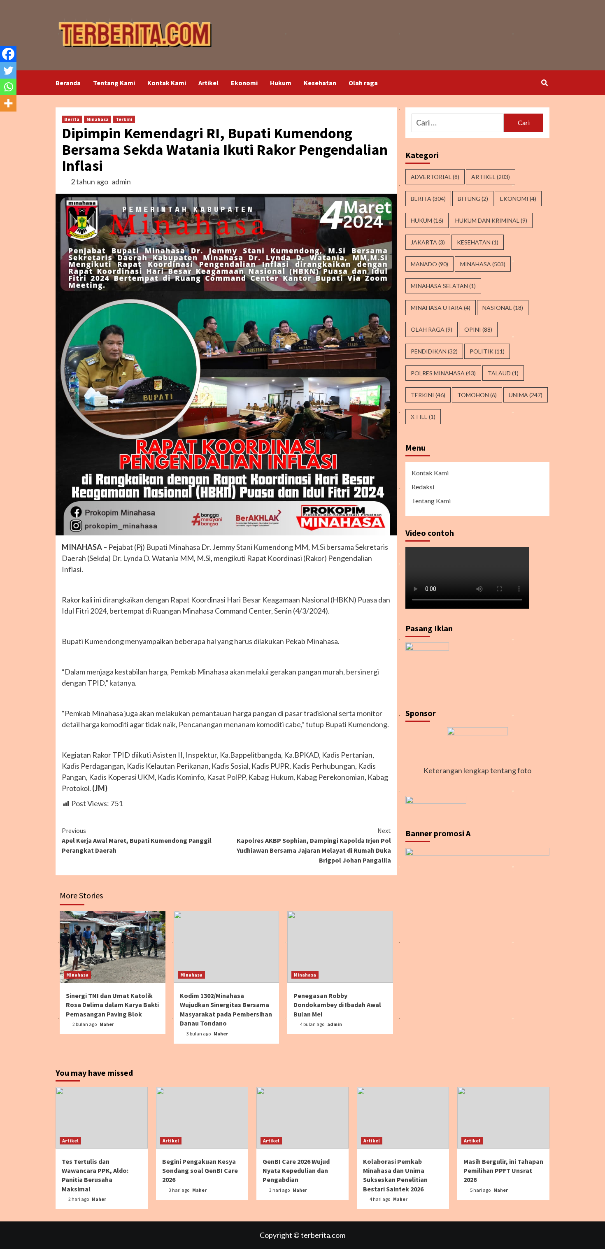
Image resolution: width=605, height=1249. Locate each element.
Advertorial (435, 176)
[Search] (544, 83)
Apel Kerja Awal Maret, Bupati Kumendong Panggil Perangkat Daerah (137, 840)
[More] (8, 103)
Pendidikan (434, 351)
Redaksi (423, 487)
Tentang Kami (114, 83)
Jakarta (428, 242)
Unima (525, 394)
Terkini (124, 119)
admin (121, 181)
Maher (107, 1024)
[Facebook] (8, 54)
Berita (71, 119)
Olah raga (363, 83)
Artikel (208, 83)
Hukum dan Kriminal (491, 220)
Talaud (503, 373)
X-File (423, 416)
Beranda (68, 83)
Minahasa (97, 119)
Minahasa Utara (440, 307)
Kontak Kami (166, 83)
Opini (478, 329)
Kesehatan (320, 83)
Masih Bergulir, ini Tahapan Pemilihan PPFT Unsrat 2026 (503, 1170)
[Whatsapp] (8, 87)
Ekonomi (244, 83)
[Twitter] (8, 70)
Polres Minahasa (443, 373)
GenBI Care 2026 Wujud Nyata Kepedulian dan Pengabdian (296, 1170)
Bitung (473, 198)
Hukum (280, 83)
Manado (429, 263)
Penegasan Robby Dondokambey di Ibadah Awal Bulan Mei (337, 1004)
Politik (487, 351)
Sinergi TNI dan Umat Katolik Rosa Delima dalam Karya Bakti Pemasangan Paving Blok (112, 1004)
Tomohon (477, 394)
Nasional (502, 307)
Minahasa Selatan (443, 285)
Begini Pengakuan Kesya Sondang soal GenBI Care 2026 (200, 1170)
